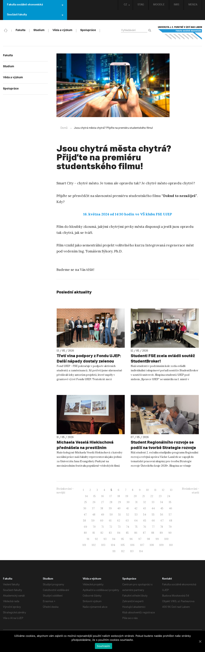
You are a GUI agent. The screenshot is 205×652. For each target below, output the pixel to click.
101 (84, 545)
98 (148, 539)
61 (110, 520)
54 (144, 514)
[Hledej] (150, 30)
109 (161, 545)
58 (84, 520)
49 (102, 514)
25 (85, 502)
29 (119, 502)
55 (153, 514)
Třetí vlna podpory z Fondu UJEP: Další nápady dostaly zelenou (89, 358)
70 (94, 526)
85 (127, 532)
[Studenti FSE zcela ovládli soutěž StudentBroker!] (165, 328)
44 (153, 508)
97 (139, 539)
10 (147, 490)
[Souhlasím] (200, 641)
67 (162, 520)
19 (127, 496)
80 (85, 532)
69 (85, 526)
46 (170, 508)
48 (93, 514)
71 (102, 526)
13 (171, 490)
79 (170, 526)
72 (110, 526)
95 (122, 539)
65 (144, 520)
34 (161, 502)
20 (135, 496)
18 (119, 496)
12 (163, 490)
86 (135, 532)
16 (102, 496)
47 (85, 514)
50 (111, 514)
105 (123, 545)
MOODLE (159, 5)
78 (161, 526)
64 (136, 520)
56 (161, 514)
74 (127, 526)
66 (153, 520)
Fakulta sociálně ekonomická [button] (25, 5)
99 (157, 539)
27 (102, 502)
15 (94, 496)
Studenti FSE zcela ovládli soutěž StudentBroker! (163, 358)
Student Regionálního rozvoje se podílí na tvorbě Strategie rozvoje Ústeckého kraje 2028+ (163, 447)
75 (136, 526)
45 (161, 508)
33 (153, 502)
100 (166, 539)
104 (113, 545)
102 (94, 545)
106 (132, 545)
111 (114, 551)
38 (101, 508)
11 (155, 490)
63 (127, 520)
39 (110, 508)
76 (144, 526)
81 (93, 532)
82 (101, 532)
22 (151, 496)
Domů (63, 128)
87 (144, 532)
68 (170, 520)
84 (118, 532)
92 (96, 539)
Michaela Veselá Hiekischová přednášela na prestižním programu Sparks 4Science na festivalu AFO (86, 450)
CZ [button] (125, 5)
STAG (141, 5)
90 (170, 532)
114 (141, 551)
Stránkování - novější (64, 490)
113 (132, 551)
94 (113, 539)
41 (127, 508)
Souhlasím (103, 646)
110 (171, 545)
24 (168, 496)
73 (119, 526)
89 (161, 532)
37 (93, 508)
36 (84, 508)
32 (144, 502)
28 (111, 502)
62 (118, 520)
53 (136, 514)
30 (128, 502)
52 (127, 514)
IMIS (176, 5)
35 (170, 502)
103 (103, 545)
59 (92, 520)
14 (86, 496)
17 (111, 496)
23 (160, 496)
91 (88, 539)
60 (101, 520)
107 (142, 545)
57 (170, 514)
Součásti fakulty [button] (17, 15)
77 (153, 526)
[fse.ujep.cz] (180, 33)
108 (152, 545)
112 (123, 551)
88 (152, 532)
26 (93, 502)
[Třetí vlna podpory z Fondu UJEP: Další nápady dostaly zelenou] (90, 328)
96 (131, 539)
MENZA (192, 5)
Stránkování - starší (190, 490)
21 (143, 496)
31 (136, 502)
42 (135, 508)
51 (119, 514)
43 (144, 508)
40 (119, 508)
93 (105, 539)
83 (110, 532)
